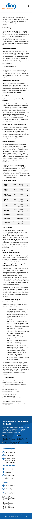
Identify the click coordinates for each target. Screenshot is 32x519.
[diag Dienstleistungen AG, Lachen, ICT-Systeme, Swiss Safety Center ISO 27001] (11, 497)
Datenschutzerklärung (19, 514)
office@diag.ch (9, 488)
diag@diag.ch (9, 472)
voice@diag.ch (9, 455)
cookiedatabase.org (8, 403)
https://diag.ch (16, 31)
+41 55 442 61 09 (10, 469)
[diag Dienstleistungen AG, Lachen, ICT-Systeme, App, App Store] (8, 435)
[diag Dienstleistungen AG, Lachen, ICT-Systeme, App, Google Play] (23, 435)
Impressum (10, 514)
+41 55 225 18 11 (10, 452)
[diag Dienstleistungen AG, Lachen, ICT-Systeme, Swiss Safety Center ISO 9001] (6, 497)
